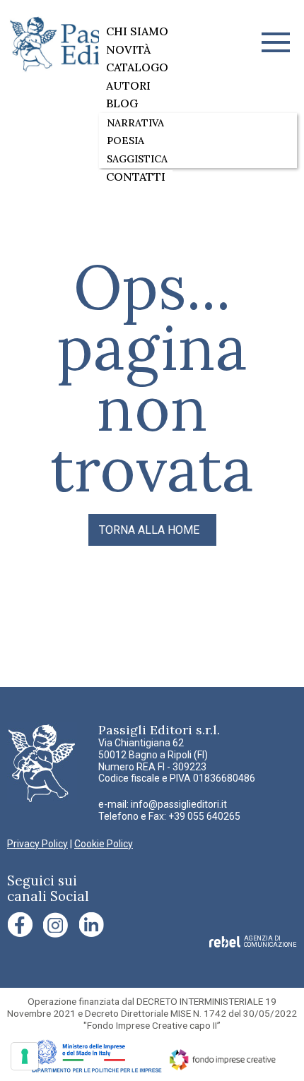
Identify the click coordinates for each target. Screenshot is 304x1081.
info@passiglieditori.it (179, 804)
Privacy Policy (37, 843)
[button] (276, 42)
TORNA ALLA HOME (149, 530)
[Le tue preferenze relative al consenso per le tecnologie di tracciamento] (24, 1056)
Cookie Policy (103, 843)
